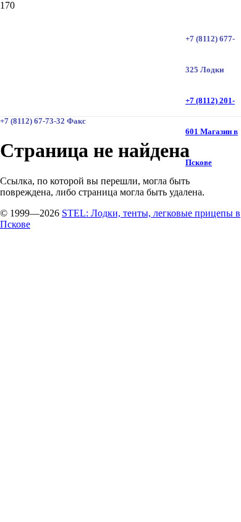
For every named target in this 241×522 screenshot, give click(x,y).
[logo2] (92, 171)
